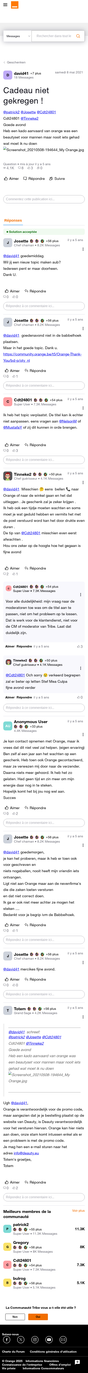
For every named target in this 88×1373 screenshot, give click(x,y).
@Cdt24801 (46, 112)
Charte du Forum (13, 1351)
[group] (8, 168)
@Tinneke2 (29, 118)
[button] (43, 150)
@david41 (11, 255)
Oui (38, 1316)
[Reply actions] (80, 594)
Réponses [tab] (13, 220)
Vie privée (9, 1368)
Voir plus (78, 1211)
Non (15, 1316)
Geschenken (16, 62)
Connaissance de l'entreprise (22, 1364)
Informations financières (42, 1361)
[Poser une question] (77, 1362)
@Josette (28, 112)
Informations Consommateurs (43, 1368)
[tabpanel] (44, 715)
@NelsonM (68, 421)
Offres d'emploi (60, 1364)
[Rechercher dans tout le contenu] (78, 36)
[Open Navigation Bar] (6, 5)
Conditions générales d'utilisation (53, 1351)
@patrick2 (11, 112)
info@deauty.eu (26, 1153)
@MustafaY (12, 427)
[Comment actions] (83, 249)
